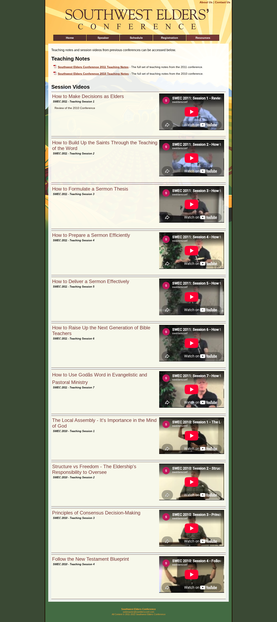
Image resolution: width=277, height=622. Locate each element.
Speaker (103, 37)
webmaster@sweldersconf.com (138, 612)
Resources (202, 37)
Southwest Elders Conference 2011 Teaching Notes (93, 67)
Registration (169, 37)
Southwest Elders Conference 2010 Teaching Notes (93, 73)
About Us (206, 2)
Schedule (136, 37)
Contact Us (222, 2)
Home (70, 37)
